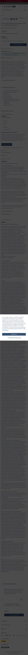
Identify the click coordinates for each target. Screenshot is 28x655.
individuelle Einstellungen (14, 337)
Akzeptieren (14, 334)
